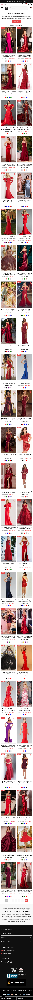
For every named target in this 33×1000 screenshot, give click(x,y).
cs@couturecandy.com (9, 950)
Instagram (11, 962)
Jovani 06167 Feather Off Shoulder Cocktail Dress (24, 455)
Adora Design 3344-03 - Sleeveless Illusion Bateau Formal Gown (8, 564)
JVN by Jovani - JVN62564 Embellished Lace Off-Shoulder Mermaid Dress (8, 782)
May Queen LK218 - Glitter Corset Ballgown (8, 673)
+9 (12, 388)
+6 (28, 170)
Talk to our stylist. (20, 1)
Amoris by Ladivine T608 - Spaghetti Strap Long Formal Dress (8, 165)
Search (10, 8)
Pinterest (8, 962)
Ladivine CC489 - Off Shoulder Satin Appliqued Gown (24, 274)
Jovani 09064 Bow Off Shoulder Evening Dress (8, 201)
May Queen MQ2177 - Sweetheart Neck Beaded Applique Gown (8, 346)
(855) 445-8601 (7, 953)
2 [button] (13, 900)
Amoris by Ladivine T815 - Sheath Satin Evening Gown (8, 382)
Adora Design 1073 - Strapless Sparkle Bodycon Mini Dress (24, 600)
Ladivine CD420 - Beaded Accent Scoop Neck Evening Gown (24, 56)
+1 (11, 61)
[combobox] (18, 8)
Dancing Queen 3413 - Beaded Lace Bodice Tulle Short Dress (24, 855)
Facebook (1, 962)
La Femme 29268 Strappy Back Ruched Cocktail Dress (24, 782)
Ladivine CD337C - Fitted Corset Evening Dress (8, 855)
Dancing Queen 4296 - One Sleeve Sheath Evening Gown (8, 891)
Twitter (5, 962)
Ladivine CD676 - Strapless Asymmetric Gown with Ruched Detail (8, 56)
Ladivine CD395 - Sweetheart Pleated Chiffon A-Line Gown (24, 165)
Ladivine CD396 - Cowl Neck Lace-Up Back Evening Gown (24, 419)
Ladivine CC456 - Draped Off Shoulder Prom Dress (8, 455)
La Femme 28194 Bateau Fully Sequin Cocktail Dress (24, 491)
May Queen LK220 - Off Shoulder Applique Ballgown (8, 274)
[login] (23, 4)
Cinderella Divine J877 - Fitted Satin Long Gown (24, 818)
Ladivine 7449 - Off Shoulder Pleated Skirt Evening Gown (8, 310)
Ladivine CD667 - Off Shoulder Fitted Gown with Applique (8, 92)
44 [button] (22, 900)
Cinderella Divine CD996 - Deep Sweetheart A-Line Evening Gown (24, 528)
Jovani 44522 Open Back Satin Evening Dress (8, 528)
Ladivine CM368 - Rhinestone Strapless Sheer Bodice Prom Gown (24, 891)
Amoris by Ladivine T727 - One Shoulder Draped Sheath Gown (8, 237)
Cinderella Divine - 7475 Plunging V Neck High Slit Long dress (8, 491)
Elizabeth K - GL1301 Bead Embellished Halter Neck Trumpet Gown (24, 382)
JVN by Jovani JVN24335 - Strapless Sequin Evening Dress (24, 564)
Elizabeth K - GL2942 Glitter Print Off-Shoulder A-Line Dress (24, 92)
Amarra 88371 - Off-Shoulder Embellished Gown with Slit (8, 746)
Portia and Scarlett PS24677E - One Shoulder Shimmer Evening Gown (24, 128)
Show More (16, 21)
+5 (12, 315)
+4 (12, 242)
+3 (28, 315)
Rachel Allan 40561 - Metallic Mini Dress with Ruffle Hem (8, 637)
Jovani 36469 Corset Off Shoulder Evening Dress (25, 237)
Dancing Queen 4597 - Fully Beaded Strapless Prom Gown (8, 128)
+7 (12, 170)
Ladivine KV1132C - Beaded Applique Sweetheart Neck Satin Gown (24, 201)
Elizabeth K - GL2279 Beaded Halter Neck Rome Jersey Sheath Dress (8, 600)
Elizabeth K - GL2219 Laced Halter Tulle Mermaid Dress (8, 709)
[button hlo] (5, 61)
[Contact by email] (28, 4)
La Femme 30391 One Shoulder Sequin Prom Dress (24, 346)
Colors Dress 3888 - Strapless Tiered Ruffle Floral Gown (25, 709)
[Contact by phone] (31, 4)
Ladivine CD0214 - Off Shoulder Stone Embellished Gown (24, 310)
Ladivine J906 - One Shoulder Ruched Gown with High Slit (24, 637)
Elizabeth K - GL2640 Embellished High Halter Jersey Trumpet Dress (24, 673)
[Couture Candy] (6, 8)
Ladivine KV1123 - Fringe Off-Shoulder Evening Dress (8, 818)
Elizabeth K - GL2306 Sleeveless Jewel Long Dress (24, 746)
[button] (6, 900)
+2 (12, 206)
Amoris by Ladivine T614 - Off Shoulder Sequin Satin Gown (8, 419)
